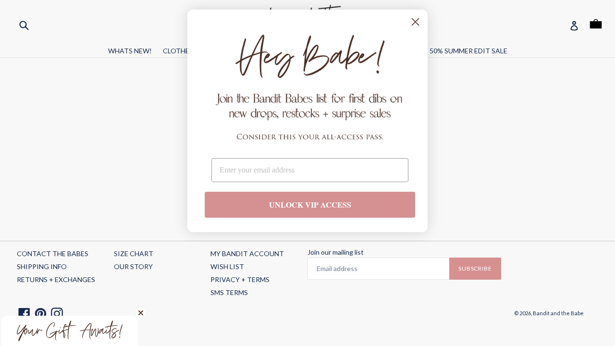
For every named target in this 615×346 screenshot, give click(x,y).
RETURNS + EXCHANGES (56, 279)
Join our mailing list (336, 252)
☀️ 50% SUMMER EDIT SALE (463, 51)
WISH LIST (227, 266)
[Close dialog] (415, 21)
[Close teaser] (141, 313)
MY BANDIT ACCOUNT (247, 253)
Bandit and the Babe (558, 313)
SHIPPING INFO (42, 266)
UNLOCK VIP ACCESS (310, 204)
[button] (69, 331)
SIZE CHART (133, 253)
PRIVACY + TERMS (240, 279)
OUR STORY (133, 266)
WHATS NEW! (130, 51)
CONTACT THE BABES (52, 253)
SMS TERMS (229, 292)
